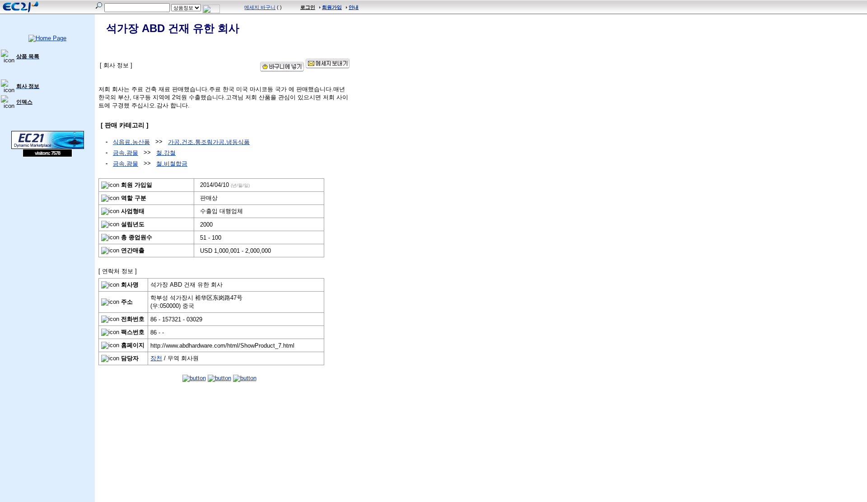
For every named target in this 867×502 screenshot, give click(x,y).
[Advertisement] (47, 222)
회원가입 (332, 7)
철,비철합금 (171, 163)
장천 (156, 358)
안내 (354, 7)
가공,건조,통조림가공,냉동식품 (209, 142)
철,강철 (166, 152)
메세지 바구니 (259, 7)
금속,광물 (125, 152)
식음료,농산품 (131, 142)
